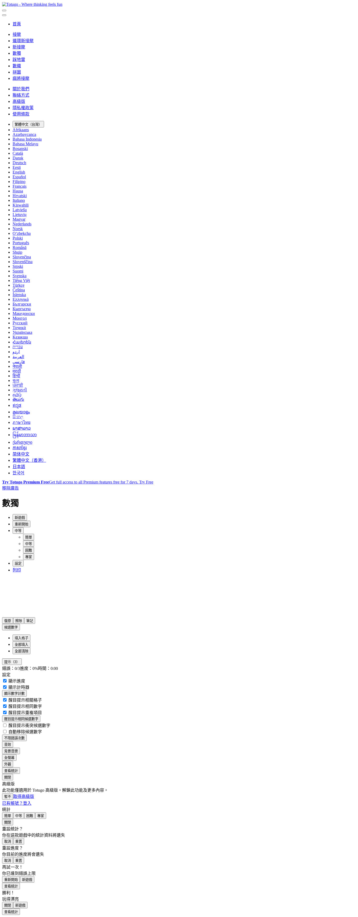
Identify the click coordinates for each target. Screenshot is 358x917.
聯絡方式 (21, 95)
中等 (28, 544)
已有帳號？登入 (16, 803)
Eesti (17, 167)
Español (19, 177)
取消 (7, 841)
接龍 (17, 34)
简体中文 (21, 454)
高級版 (19, 101)
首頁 (17, 24)
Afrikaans (21, 129)
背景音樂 (11, 751)
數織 (17, 66)
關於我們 (21, 89)
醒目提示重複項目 (24, 712)
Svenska (19, 276)
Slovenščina (22, 261)
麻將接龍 (21, 78)
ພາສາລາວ (22, 428)
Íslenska (19, 294)
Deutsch (19, 162)
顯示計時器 (18, 687)
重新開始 (11, 880)
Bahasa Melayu (25, 144)
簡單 (28, 537)
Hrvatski (20, 195)
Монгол (20, 318)
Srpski (18, 266)
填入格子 (21, 638)
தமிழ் (17, 394)
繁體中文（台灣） (28, 124)
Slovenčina (22, 257)
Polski (18, 238)
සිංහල (18, 416)
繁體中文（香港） (29, 460)
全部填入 (21, 645)
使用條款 (21, 114)
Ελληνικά (21, 299)
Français (19, 186)
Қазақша (20, 337)
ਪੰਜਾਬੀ (18, 385)
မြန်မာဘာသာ (25, 434)
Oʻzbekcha (22, 233)
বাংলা (16, 380)
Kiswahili (21, 205)
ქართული (22, 442)
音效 (7, 745)
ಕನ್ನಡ (17, 405)
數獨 (17, 53)
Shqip (17, 252)
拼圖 (17, 72)
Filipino (19, 181)
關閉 (7, 777)
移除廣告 (10, 488)
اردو (16, 351)
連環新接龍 (23, 40)
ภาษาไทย (21, 422)
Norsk (18, 228)
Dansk (18, 158)
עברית (18, 346)
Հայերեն (22, 342)
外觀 (7, 764)
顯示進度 (16, 681)
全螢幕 (9, 758)
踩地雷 (19, 59)
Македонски (24, 313)
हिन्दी (16, 376)
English (19, 172)
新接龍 (19, 47)
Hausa (18, 191)
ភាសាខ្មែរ (20, 448)
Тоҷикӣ (19, 327)
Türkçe (18, 285)
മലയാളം (21, 412)
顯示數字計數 (14, 694)
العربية (18, 356)
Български (22, 304)
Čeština (19, 290)
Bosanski (20, 148)
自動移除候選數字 (24, 732)
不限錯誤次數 (14, 738)
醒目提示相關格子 (24, 700)
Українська (22, 332)
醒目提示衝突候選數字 (28, 725)
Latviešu (20, 210)
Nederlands (22, 224)
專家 (28, 557)
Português (21, 243)
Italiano (19, 200)
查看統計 (11, 771)
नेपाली (17, 366)
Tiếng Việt (21, 280)
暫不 (7, 797)
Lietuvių (19, 214)
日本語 (19, 466)
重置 (18, 841)
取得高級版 (23, 796)
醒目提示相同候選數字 (21, 719)
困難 (28, 550)
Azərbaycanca (24, 134)
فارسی (19, 361)
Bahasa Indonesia (27, 139)
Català (18, 153)
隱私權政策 (23, 107)
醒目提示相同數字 (24, 706)
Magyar (19, 219)
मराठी (17, 371)
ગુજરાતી (20, 390)
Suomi (18, 271)
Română (19, 247)
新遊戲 (27, 880)
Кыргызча (22, 309)
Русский (20, 323)
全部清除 (21, 651)
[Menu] (4, 10)
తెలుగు (18, 399)
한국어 (18, 473)
